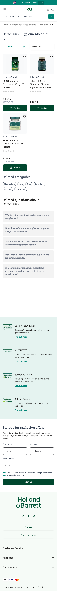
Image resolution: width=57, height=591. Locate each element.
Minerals (44, 24)
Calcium (8, 189)
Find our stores (28, 535)
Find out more (21, 337)
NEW (41, 2)
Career (28, 527)
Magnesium (9, 184)
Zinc (29, 184)
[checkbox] (4, 474)
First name (7, 444)
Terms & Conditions (39, 587)
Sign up (28, 481)
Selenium (39, 184)
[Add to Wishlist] (24, 57)
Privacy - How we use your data (16, 587)
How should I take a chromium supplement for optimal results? (27, 256)
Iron (21, 184)
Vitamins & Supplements (24, 24)
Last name (34, 444)
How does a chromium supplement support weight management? (27, 230)
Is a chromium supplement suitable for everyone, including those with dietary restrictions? (24, 271)
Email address (8, 458)
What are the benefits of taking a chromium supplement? (27, 217)
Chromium (20, 189)
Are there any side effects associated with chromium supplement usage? (26, 243)
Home (5, 24)
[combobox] (42, 46)
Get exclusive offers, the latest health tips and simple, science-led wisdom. (29, 473)
